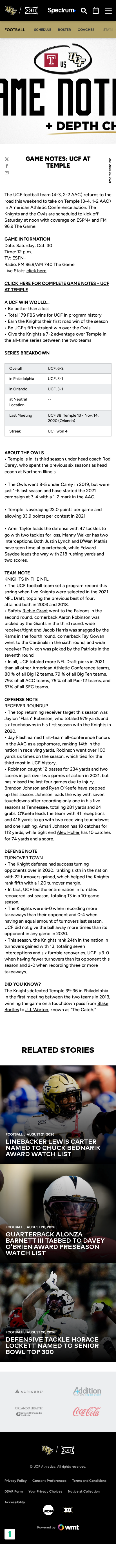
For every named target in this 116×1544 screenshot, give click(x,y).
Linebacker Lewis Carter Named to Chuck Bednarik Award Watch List (53, 1148)
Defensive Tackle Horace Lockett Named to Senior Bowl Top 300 (52, 1346)
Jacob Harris (55, 630)
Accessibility (15, 1502)
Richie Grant (35, 610)
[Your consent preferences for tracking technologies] (10, 1534)
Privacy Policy (16, 1481)
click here (36, 270)
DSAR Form (14, 1491)
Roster (64, 30)
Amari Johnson (54, 826)
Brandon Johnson (22, 788)
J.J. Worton (36, 1009)
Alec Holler (68, 832)
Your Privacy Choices (45, 1491)
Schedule (42, 30)
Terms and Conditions (89, 1481)
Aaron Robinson (74, 617)
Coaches (86, 30)
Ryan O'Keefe (63, 788)
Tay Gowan (93, 636)
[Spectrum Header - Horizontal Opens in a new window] (62, 11)
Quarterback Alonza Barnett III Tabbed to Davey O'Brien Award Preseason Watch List (55, 1244)
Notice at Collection (84, 1491)
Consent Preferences (49, 1481)
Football (14, 1134)
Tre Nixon (32, 649)
